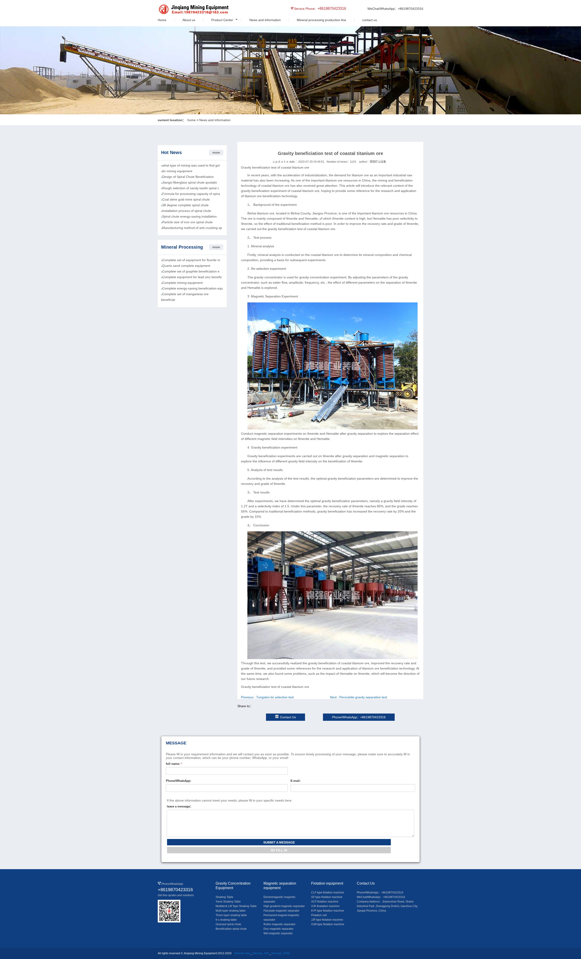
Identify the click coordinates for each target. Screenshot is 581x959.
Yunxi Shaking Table (228, 901)
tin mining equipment (177, 171)
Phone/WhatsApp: (178, 780)
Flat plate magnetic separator (281, 910)
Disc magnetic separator (278, 928)
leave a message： (180, 806)
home (191, 120)
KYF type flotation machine (327, 910)
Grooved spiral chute (228, 924)
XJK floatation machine (325, 906)
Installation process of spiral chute (186, 211)
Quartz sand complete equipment (186, 265)
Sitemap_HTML (280, 953)
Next (358, 697)
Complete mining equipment (182, 283)
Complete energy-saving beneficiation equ (192, 288)
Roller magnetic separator (279, 924)
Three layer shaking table (231, 915)
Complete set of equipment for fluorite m (191, 260)
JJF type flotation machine (327, 919)
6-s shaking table (226, 919)
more (216, 152)
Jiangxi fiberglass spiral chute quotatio (189, 182)
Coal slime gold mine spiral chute (186, 199)
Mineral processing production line (321, 20)
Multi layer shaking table (231, 910)
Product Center (222, 20)
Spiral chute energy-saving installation (189, 216)
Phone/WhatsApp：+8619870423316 (359, 717)
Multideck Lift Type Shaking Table (236, 906)
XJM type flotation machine (327, 924)
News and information (265, 20)
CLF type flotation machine (327, 892)
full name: (174, 763)
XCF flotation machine (324, 901)
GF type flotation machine (326, 897)
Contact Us (288, 717)
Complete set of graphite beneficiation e (190, 271)
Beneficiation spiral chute (231, 928)
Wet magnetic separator (278, 933)
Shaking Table (224, 897)
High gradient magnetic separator (284, 906)
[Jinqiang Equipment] (178, 10)
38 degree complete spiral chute (185, 205)
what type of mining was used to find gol (191, 165)
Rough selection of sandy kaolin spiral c (190, 188)
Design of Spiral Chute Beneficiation (188, 177)
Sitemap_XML (261, 953)
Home (162, 20)
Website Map (242, 953)
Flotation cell (319, 915)
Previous (267, 697)
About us (188, 20)
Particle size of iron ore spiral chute (187, 222)
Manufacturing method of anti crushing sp (192, 228)
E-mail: (295, 780)
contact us (369, 20)
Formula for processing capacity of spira (191, 194)
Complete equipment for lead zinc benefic (192, 277)
